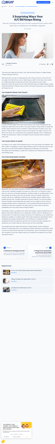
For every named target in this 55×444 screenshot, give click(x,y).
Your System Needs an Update (12, 141)
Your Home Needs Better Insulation (14, 157)
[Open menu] (52, 2)
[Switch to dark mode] (34, 2)
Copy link (43, 64)
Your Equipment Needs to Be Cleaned (14, 92)
